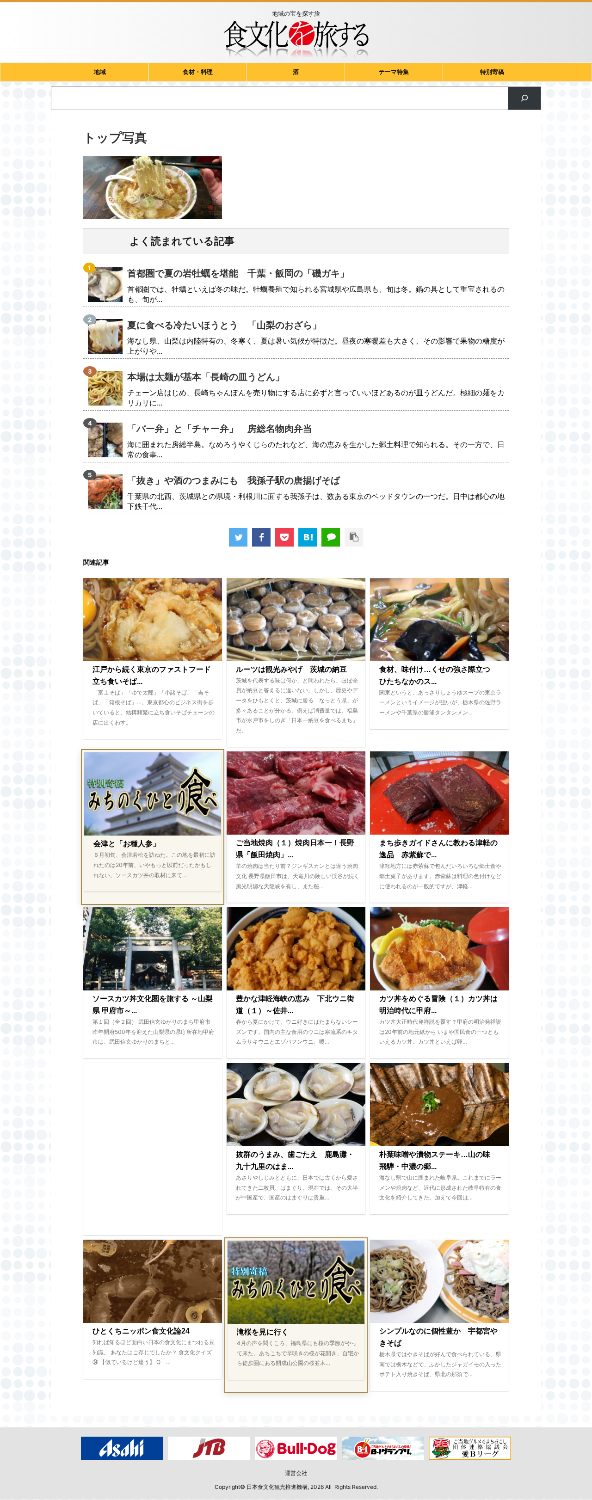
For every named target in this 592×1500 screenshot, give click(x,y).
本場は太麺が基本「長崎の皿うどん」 (205, 376)
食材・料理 (198, 71)
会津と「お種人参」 (126, 844)
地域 (100, 71)
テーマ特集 (394, 71)
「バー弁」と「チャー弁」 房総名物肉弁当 (219, 428)
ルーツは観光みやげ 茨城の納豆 (291, 669)
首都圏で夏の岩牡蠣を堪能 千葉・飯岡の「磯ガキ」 (238, 273)
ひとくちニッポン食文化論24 (141, 1331)
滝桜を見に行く (263, 1332)
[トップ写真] (307, 537)
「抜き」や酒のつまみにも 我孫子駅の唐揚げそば (233, 480)
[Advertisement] (152, 1149)
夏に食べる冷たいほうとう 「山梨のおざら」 (224, 325)
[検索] (524, 98)
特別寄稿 (492, 71)
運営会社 (296, 1472)
